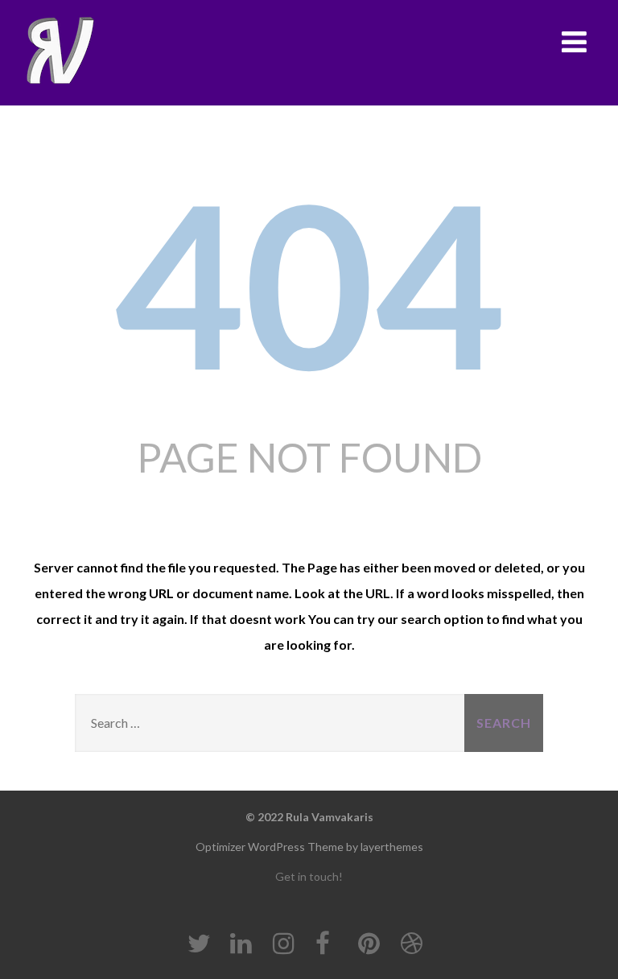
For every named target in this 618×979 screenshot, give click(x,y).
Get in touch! (309, 876)
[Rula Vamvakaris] (59, 51)
